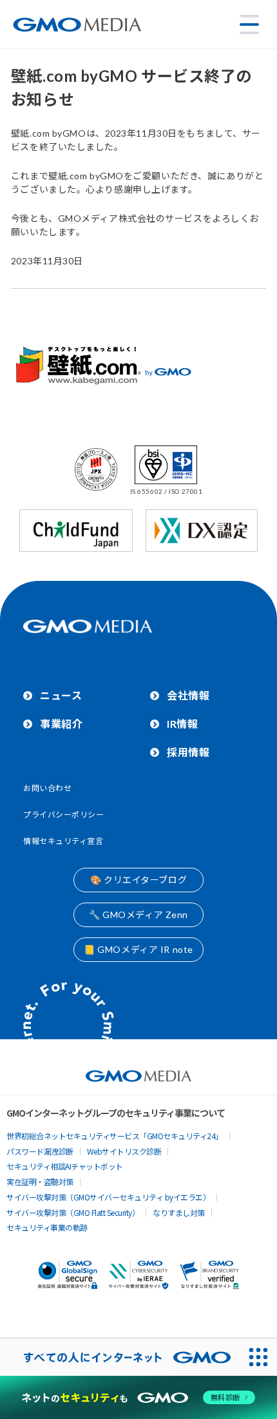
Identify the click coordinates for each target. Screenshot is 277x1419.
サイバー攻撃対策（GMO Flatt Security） (72, 1212)
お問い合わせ (47, 788)
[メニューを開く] (249, 24)
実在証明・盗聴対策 (39, 1181)
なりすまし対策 (179, 1212)
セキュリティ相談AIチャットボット (64, 1165)
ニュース (61, 695)
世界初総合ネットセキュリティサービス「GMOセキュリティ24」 (114, 1135)
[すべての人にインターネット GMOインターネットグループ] (120, 1357)
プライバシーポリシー (63, 814)
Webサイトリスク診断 (124, 1151)
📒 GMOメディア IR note (138, 949)
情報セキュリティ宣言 (63, 841)
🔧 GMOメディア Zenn (138, 914)
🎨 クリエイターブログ (138, 879)
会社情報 (188, 695)
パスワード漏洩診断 (39, 1151)
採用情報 (188, 752)
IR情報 (182, 724)
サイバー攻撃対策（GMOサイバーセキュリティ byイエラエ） (108, 1196)
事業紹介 (61, 724)
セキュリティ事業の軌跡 (47, 1227)
